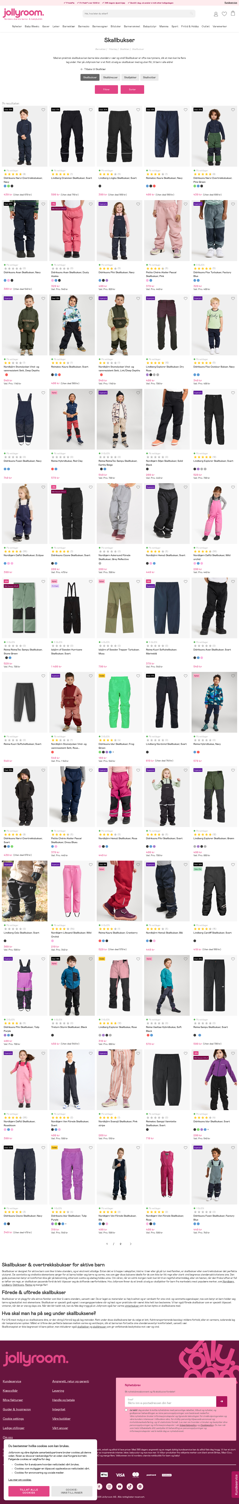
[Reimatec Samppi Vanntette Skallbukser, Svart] (147, 1129)
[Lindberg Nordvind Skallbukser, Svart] (147, 752)
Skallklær (124, 49)
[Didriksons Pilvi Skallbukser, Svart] (103, 280)
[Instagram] (109, 1486)
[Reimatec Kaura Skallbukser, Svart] (150, 186)
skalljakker (83, 1326)
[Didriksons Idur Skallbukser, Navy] (110, 752)
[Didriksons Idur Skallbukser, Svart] (103, 752)
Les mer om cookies (19, 1479)
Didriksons (18, 1285)
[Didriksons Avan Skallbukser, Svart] (12, 280)
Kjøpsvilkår (10, 1391)
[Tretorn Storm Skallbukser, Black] (52, 1035)
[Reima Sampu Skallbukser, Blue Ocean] (104, 469)
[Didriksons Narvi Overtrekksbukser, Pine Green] (8, 186)
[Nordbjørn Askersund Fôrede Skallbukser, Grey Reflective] (100, 563)
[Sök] (191, 13)
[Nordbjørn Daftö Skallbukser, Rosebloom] (12, 563)
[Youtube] (119, 1486)
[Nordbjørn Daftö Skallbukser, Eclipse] (5, 563)
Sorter (132, 89)
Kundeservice (231, 2)
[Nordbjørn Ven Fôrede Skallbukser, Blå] (56, 1129)
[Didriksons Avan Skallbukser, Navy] (5, 280)
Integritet (58, 1409)
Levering (58, 1391)
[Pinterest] (140, 1486)
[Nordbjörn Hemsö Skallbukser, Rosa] (150, 563)
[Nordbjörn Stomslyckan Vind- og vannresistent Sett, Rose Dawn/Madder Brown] (6, 374)
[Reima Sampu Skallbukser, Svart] (101, 469)
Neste (130, 1244)
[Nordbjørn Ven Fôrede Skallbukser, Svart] (52, 1129)
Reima (28, 1285)
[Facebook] (99, 1486)
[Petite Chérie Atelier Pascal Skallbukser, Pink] (147, 280)
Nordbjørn (228, 1281)
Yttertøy (112, 49)
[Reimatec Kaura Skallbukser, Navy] (147, 186)
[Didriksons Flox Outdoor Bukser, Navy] (198, 280)
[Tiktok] (130, 1486)
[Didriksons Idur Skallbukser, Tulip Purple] (106, 752)
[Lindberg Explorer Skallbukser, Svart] (150, 374)
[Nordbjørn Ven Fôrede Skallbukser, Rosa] (59, 1129)
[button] (224, 14)
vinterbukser (132, 1305)
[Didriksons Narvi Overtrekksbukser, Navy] (5, 186)
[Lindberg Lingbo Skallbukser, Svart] (100, 186)
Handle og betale (63, 1400)
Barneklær (100, 49)
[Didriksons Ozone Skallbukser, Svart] (52, 563)
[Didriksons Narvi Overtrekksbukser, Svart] (12, 186)
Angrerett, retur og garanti (70, 1381)
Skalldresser (110, 77)
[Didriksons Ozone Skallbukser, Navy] (56, 563)
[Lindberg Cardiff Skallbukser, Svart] (194, 941)
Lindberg (7, 1285)
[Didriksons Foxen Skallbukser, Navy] (5, 469)
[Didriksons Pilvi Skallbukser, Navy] (100, 280)
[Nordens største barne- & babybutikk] (23, 12)
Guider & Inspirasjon (17, 1409)
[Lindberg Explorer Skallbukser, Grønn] (154, 374)
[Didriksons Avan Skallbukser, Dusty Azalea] (8, 280)
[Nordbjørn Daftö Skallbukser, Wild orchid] (8, 563)
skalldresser (100, 1326)
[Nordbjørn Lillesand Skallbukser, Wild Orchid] (52, 941)
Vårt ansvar (60, 1428)
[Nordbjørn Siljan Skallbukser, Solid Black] (147, 469)
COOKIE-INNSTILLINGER (72, 1491)
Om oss (8, 1437)
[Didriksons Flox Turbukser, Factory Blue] (194, 280)
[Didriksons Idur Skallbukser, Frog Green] (100, 752)
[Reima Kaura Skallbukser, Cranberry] (154, 186)
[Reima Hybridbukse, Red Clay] (52, 469)
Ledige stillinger (13, 1428)
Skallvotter (149, 77)
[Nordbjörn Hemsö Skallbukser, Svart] (147, 563)
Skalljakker (130, 77)
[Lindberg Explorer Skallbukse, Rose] (157, 374)
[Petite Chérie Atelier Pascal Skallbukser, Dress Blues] (150, 280)
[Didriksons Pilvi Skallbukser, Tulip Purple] (106, 280)
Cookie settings (13, 1419)
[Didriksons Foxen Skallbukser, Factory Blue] (8, 469)
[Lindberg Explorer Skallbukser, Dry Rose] (147, 374)
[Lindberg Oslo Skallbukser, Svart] (5, 941)
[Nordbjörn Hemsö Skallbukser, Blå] (154, 563)
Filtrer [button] (106, 89)
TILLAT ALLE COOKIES (29, 1491)
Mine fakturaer (13, 1400)
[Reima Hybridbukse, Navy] (56, 469)
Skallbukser (138, 49)
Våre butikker (61, 1419)
